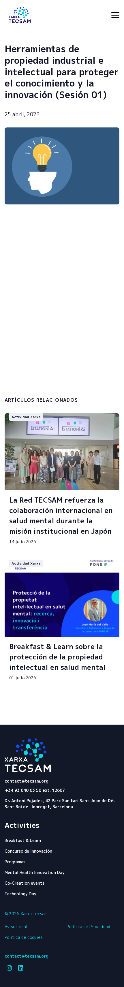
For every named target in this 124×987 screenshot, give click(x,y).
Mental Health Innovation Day (35, 872)
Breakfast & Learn (23, 840)
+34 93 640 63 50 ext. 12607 (35, 790)
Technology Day (20, 893)
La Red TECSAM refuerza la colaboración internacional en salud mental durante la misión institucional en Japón (61, 515)
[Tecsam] (20, 15)
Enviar (32, 383)
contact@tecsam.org (26, 781)
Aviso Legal (16, 926)
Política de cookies (24, 937)
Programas (15, 861)
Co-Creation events (24, 883)
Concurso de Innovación (28, 851)
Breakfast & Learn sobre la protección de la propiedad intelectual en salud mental (57, 657)
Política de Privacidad (88, 926)
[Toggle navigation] (115, 15)
